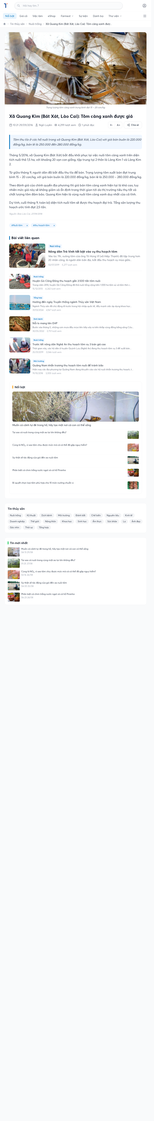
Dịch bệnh (47, 515)
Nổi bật (9, 16)
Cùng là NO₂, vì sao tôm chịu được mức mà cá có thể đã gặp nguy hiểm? (49, 445)
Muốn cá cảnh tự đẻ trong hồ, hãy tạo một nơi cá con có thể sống (54, 548)
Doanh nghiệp (17, 521)
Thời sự (29, 527)
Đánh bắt (80, 515)
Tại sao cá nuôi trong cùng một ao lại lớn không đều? (39, 432)
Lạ (124, 521)
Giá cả (23, 16)
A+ (118, 125)
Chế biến (96, 515)
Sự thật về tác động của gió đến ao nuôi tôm (35, 457)
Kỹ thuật (31, 515)
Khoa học (67, 521)
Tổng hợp (44, 527)
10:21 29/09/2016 (23, 125)
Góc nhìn (14, 527)
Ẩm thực (97, 521)
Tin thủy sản (17, 24)
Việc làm (37, 16)
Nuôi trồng (35, 24)
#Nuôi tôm (17, 225)
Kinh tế (128, 515)
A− (111, 124)
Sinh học (82, 521)
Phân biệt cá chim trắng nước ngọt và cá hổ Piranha (39, 470)
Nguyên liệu (113, 515)
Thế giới (35, 521)
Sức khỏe (112, 521)
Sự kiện (83, 16)
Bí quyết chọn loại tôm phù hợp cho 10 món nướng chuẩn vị (43, 482)
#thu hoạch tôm (41, 225)
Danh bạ (98, 16)
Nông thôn (50, 521)
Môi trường (64, 515)
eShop (52, 16)
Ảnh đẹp (136, 521)
